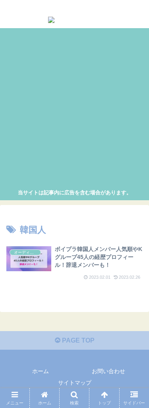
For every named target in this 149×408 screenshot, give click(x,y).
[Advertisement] (74, 109)
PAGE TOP (77, 340)
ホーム (40, 371)
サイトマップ (74, 382)
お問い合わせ (108, 371)
